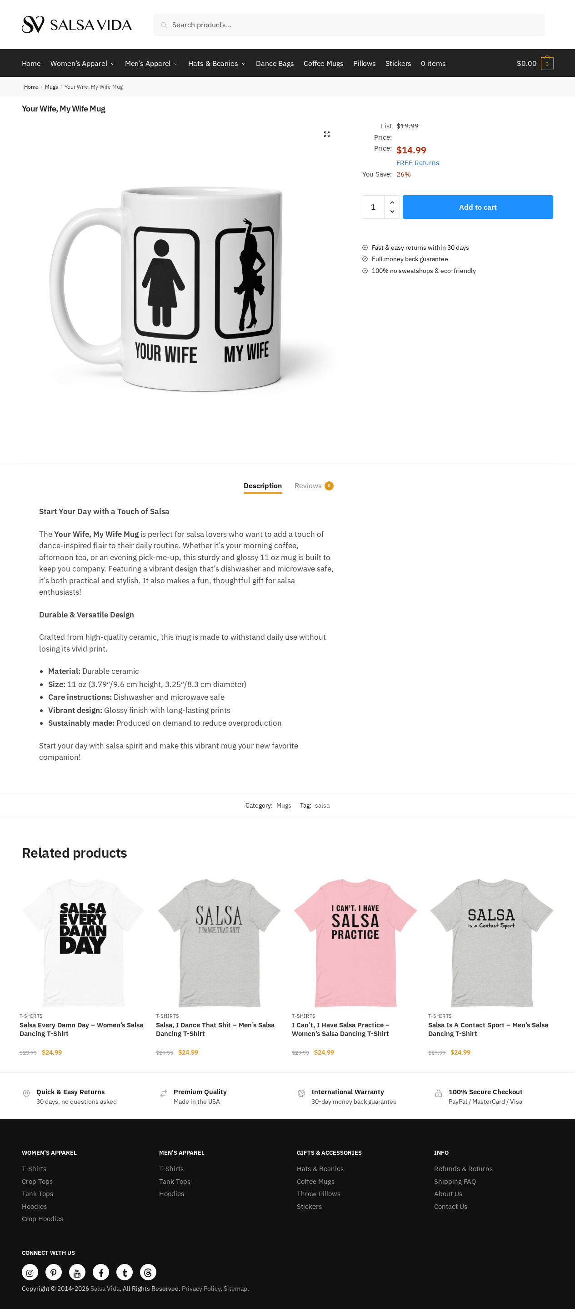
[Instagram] (30, 1272)
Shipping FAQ (455, 1181)
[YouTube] (77, 1272)
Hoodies (34, 1206)
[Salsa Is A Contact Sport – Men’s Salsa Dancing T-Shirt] (492, 943)
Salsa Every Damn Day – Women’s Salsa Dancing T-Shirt (81, 1029)
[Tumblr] (124, 1272)
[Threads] (148, 1272)
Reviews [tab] (308, 485)
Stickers (309, 1206)
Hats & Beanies (320, 1168)
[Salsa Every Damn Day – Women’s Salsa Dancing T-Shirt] (83, 943)
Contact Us (450, 1206)
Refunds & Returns (463, 1168)
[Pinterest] (53, 1272)
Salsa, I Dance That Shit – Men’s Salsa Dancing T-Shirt (215, 1029)
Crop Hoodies (42, 1218)
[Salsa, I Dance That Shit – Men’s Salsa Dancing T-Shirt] (219, 943)
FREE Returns (417, 162)
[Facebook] (101, 1272)
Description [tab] (263, 485)
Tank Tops (37, 1193)
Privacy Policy (201, 1288)
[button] (327, 134)
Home (31, 86)
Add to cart (478, 207)
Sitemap (235, 1288)
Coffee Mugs (316, 1181)
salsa (322, 805)
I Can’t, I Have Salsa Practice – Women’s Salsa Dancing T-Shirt (341, 1029)
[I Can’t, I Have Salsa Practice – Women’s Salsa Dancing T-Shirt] (355, 943)
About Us (448, 1193)
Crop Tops (37, 1181)
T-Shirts (31, 1016)
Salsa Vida (105, 1288)
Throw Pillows (318, 1193)
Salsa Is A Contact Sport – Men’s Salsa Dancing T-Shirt (488, 1029)
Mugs (51, 86)
